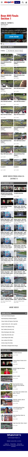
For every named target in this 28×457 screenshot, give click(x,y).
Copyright (13, 437)
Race (15, 44)
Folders (3, 51)
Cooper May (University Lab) (7, 335)
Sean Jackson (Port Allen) (6, 340)
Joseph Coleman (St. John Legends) (9, 324)
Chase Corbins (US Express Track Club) (9, 321)
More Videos (14, 307)
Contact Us (7, 444)
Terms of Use (19, 444)
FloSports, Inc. (17, 437)
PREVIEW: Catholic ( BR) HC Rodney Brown (19, 400)
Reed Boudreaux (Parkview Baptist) (8, 318)
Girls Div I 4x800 (16, 376)
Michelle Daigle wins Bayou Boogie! (19, 369)
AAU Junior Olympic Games (19, 209)
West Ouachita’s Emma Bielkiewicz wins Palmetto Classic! (18, 385)
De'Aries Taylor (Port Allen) (7, 343)
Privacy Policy (13, 444)
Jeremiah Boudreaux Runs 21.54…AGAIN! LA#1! (18, 408)
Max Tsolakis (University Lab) (7, 329)
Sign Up (17, 2)
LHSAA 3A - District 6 (7, 23)
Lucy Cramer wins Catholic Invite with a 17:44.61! (20, 392)
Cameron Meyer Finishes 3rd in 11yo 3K (19, 361)
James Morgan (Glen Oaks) (7, 337)
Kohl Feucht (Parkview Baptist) (8, 316)
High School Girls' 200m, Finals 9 (20, 423)
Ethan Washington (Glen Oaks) (7, 332)
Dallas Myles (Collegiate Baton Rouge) (9, 345)
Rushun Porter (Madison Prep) (7, 326)
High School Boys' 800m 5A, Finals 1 (19, 416)
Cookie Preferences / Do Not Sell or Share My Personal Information (13, 446)
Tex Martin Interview (17, 352)
